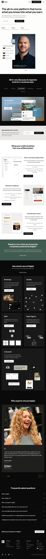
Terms (11, 24)
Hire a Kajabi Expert (10, 546)
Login (29, 1)
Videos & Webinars (30, 544)
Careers (7, 544)
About (7, 543)
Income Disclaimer (40, 546)
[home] (4, 2)
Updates (18, 548)
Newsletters (39, 88)
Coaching (13, 88)
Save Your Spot (23, 255)
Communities (21, 88)
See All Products (23, 272)
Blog (27, 543)
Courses (6, 88)
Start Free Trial (36, 1)
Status (28, 548)
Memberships (30, 88)
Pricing (17, 544)
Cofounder (18, 546)
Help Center (29, 546)
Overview (18, 543)
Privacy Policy (15, 24)
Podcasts (23, 91)
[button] (43, 2)
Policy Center (39, 543)
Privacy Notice (39, 544)
